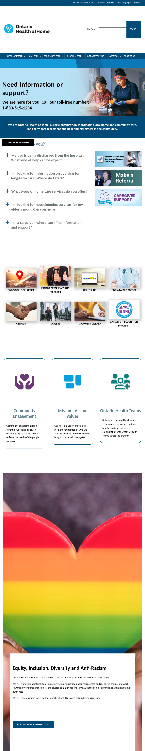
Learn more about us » (18, 143)
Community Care (52, 56)
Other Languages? (124, 3)
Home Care (33, 56)
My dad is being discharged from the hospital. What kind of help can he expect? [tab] (47, 158)
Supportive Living (95, 56)
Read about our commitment (33, 725)
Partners (110, 3)
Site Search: (93, 29)
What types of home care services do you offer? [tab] (49, 192)
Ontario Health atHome (33, 125)
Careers (101, 3)
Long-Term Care (73, 56)
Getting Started (15, 56)
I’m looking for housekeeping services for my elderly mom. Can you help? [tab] (47, 207)
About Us (114, 56)
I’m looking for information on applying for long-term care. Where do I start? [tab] (45, 176)
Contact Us (129, 56)
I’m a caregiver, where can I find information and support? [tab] (46, 225)
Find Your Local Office (84, 3)
